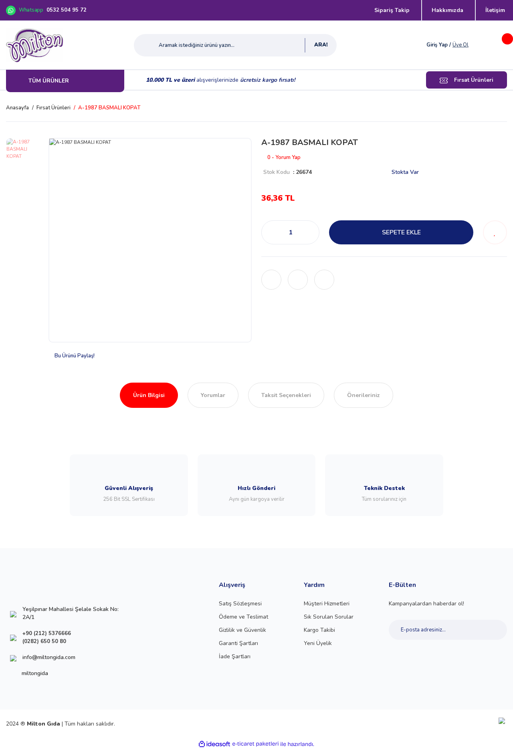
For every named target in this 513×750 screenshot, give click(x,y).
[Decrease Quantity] (270, 232)
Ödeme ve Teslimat (243, 617)
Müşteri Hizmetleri (326, 603)
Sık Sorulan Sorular (328, 617)
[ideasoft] (214, 744)
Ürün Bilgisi (149, 395)
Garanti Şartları (238, 643)
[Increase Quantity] (311, 232)
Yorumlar (213, 395)
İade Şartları (234, 656)
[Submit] (492, 630)
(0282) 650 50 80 (44, 641)
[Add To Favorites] (495, 232)
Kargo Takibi (319, 630)
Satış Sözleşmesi (240, 603)
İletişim (495, 10)
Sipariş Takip (392, 10)
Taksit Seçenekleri (286, 395)
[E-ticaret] (255, 744)
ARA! (321, 44)
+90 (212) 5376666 (46, 633)
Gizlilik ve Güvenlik (242, 630)
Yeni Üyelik (318, 643)
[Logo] (34, 45)
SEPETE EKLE (401, 232)
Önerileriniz (363, 395)
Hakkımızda (447, 10)
